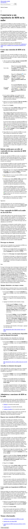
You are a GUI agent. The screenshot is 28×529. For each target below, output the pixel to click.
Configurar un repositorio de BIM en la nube (13, 519)
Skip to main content (5, 1)
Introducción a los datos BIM (10, 521)
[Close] (1, 10)
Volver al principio (4, 527)
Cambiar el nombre (7, 409)
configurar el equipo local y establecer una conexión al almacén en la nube (13, 45)
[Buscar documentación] (15, 4)
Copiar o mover (7, 406)
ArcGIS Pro (3, 2)
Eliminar (5, 404)
